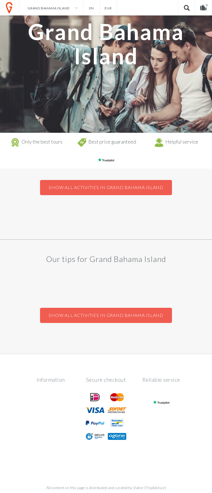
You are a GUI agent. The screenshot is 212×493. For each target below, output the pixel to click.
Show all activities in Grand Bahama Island (106, 187)
